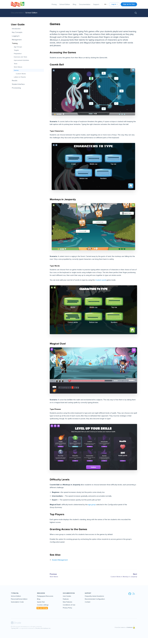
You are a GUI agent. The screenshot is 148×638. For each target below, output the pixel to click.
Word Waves (18, 67)
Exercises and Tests (20, 57)
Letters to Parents (20, 77)
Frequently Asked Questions (94, 596)
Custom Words (21, 74)
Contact (87, 602)
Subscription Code (17, 602)
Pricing (54, 4)
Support (96, 4)
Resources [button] (41, 593)
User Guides (67, 596)
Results (14, 80)
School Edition (64, 4)
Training (15, 43)
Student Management (60, 560)
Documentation (84, 4)
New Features (67, 602)
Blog (74, 4)
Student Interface (18, 84)
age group (92, 505)
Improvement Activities (21, 60)
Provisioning (16, 88)
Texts (15, 64)
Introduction (16, 29)
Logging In (16, 36)
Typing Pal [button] (15, 593)
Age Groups (18, 47)
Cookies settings (43, 605)
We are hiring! (42, 608)
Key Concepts (17, 32)
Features (66, 599)
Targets (16, 50)
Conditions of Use (69, 605)
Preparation (18, 53)
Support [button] (88, 593)
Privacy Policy (67, 608)
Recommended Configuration (95, 599)
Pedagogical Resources (45, 596)
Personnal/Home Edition (19, 599)
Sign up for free (129, 4)
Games (16, 70)
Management (17, 40)
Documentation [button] (69, 593)
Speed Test (41, 602)
